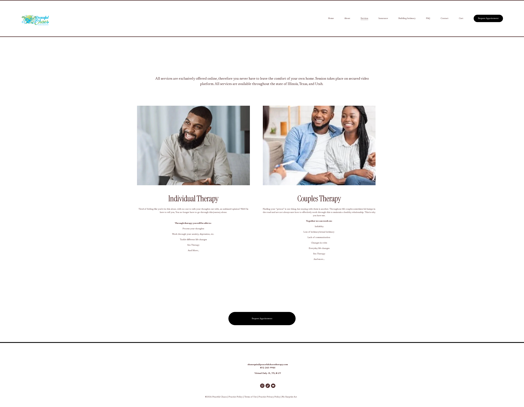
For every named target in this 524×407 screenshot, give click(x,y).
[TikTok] (268, 386)
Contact (444, 18)
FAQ (428, 18)
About (347, 18)
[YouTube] (273, 386)
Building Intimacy (407, 18)
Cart (461, 18)
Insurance (383, 18)
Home (331, 18)
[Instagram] (262, 386)
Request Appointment (488, 18)
